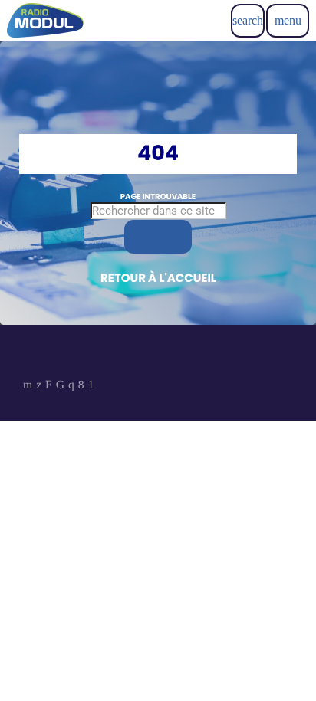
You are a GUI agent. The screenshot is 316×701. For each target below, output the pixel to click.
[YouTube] (27, 386)
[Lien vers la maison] (45, 20)
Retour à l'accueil (158, 278)
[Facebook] (81, 386)
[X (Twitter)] (38, 386)
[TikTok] (60, 386)
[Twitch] (48, 386)
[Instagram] (71, 386)
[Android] (91, 386)
